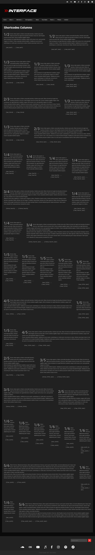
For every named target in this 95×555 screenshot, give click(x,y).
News (37, 20)
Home (4, 20)
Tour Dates (44, 20)
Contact (66, 20)
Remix (52, 20)
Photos (59, 20)
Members (19, 20)
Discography (28, 20)
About (11, 20)
